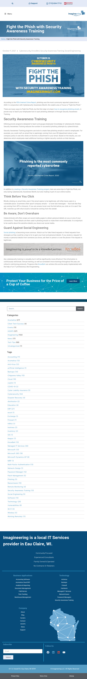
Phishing (12, 479)
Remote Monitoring (17, 487)
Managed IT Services (18, 446)
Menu (9, 14)
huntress (12, 427)
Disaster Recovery (16, 398)
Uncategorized (14, 346)
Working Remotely (17, 516)
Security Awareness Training (52, 51)
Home (3, 39)
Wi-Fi (11, 509)
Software (13, 498)
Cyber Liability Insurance (19, 390)
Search (80, 309)
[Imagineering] (53, 652)
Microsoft (13, 450)
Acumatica (12, 320)
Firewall (12, 420)
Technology (14, 502)
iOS (10, 435)
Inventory (13, 431)
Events (10, 327)
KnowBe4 (35, 51)
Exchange (13, 416)
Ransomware (15, 483)
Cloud (12, 379)
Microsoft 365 (15, 453)
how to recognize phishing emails (66, 109)
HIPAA (11, 424)
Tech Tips (11, 342)
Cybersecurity (25, 51)
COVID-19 (13, 387)
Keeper (12, 438)
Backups (13, 372)
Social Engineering (73, 51)
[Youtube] (64, 652)
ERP (11, 409)
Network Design (15, 468)
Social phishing (9, 232)
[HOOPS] (58, 652)
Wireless (12, 513)
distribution (14, 401)
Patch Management (17, 476)
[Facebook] (48, 652)
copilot (12, 383)
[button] (12, 3)
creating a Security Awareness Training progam (31, 189)
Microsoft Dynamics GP (18, 457)
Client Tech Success (16, 324)
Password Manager (17, 472)
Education (13, 405)
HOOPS (11, 331)
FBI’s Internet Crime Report (26, 102)
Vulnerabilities (15, 505)
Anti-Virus (13, 364)
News (10, 338)
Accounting (14, 357)
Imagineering (13, 335)
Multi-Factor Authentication (20, 464)
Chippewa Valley (16, 375)
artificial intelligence (17, 368)
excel (11, 412)
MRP (11, 461)
